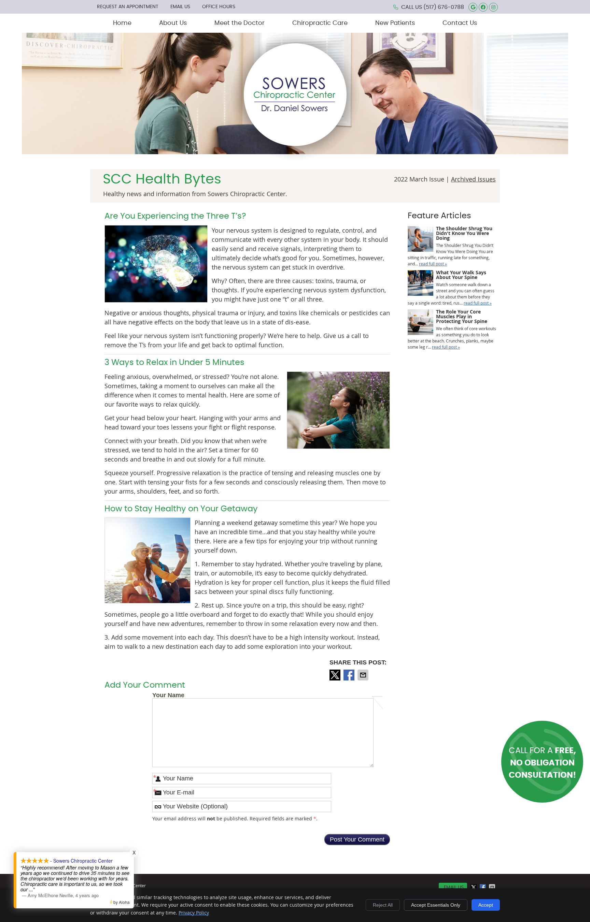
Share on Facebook (349, 675)
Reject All (383, 905)
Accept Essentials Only (435, 905)
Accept (485, 905)
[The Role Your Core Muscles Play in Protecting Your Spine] (420, 322)
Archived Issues (473, 179)
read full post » (433, 263)
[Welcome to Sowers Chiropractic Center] (295, 160)
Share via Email (363, 675)
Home (122, 23)
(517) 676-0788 (443, 7)
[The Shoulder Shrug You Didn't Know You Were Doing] (420, 239)
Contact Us (459, 23)
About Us (173, 23)
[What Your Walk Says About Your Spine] (420, 283)
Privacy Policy (194, 912)
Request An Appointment (127, 6)
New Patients (395, 23)
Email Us (180, 6)
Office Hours (218, 6)
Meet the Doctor (239, 23)
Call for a (542, 763)
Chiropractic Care (320, 23)
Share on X (335, 675)
